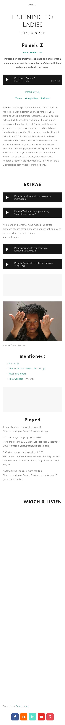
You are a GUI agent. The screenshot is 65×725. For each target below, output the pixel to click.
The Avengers (16, 378)
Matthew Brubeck (17, 373)
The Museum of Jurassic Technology (27, 368)
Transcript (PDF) (32, 91)
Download (55, 81)
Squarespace (22, 706)
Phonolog (14, 363)
